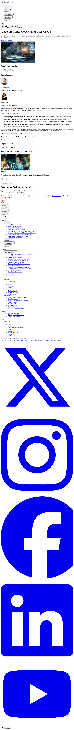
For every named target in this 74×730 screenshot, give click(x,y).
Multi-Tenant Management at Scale (18, 236)
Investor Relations (13, 332)
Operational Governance (15, 237)
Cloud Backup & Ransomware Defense (19, 256)
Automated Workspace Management (18, 267)
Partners (6, 11)
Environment (8, 243)
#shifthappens (12, 294)
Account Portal (12, 281)
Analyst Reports (12, 291)
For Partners (8, 274)
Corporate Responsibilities (15, 327)
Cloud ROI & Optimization (16, 228)
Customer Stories (13, 283)
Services (7, 17)
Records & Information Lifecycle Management (21, 254)
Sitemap (4, 340)
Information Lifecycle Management (18, 300)
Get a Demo (21, 192)
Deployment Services (14, 316)
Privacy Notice (56, 196)
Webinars (10, 286)
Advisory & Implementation (16, 315)
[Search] (2, 24)
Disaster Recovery (13, 307)
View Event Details (6, 183)
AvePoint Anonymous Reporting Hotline (49, 340)
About (6, 20)
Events (10, 289)
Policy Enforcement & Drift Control (18, 260)
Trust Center (33, 340)
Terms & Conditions (13, 340)
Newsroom (11, 334)
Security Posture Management (16, 229)
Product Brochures (13, 292)
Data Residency (12, 302)
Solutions (7, 7)
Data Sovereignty (13, 299)
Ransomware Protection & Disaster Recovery (21, 231)
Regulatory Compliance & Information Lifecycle (22, 233)
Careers (10, 331)
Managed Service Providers (16, 308)
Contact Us (11, 335)
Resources (8, 14)
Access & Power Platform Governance (19, 264)
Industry (7, 240)
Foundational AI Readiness (15, 225)
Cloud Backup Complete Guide (17, 297)
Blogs (9, 287)
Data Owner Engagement (15, 272)
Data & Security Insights (15, 257)
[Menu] (2, 26)
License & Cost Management (16, 270)
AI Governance (12, 305)
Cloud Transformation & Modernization (19, 234)
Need (6, 223)
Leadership (11, 326)
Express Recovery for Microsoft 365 (18, 259)
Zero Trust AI (12, 304)
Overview (11, 323)
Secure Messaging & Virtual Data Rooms (19, 268)
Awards (10, 329)
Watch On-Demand (6, 40)
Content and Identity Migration (17, 262)
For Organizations (9, 252)
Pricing (20, 27)
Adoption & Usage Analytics (16, 265)
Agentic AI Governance (15, 226)
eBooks (10, 284)
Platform (7, 10)
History (10, 324)
